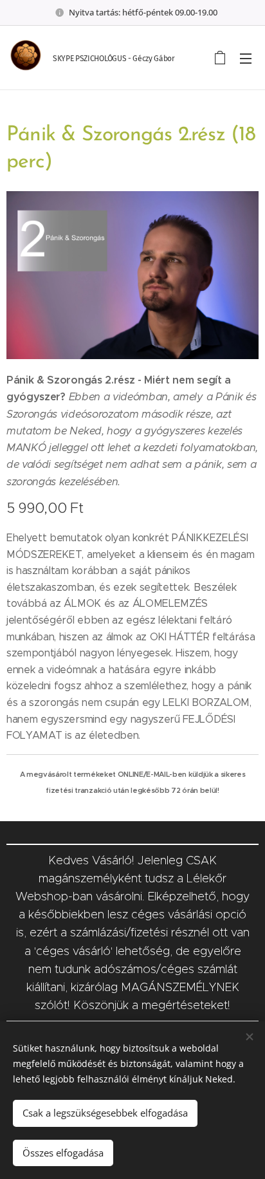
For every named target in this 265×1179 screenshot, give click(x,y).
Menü (246, 58)
